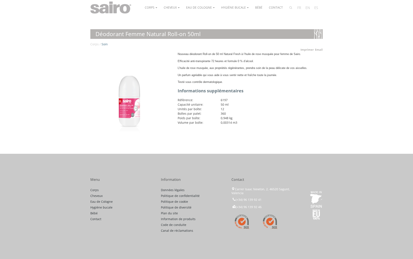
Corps (149, 7)
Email (319, 50)
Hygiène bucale (233, 7)
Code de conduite (173, 225)
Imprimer (307, 50)
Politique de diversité (176, 207)
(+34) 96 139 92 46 (249, 207)
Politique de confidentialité (180, 196)
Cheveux (170, 7)
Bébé (258, 7)
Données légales (173, 190)
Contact (276, 7)
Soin (105, 44)
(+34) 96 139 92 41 (249, 200)
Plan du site (169, 213)
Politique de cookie (174, 202)
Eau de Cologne (199, 7)
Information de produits (178, 219)
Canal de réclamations (177, 231)
